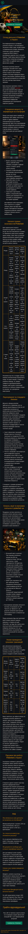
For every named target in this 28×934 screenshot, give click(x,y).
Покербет (17, 88)
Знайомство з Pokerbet (14, 923)
